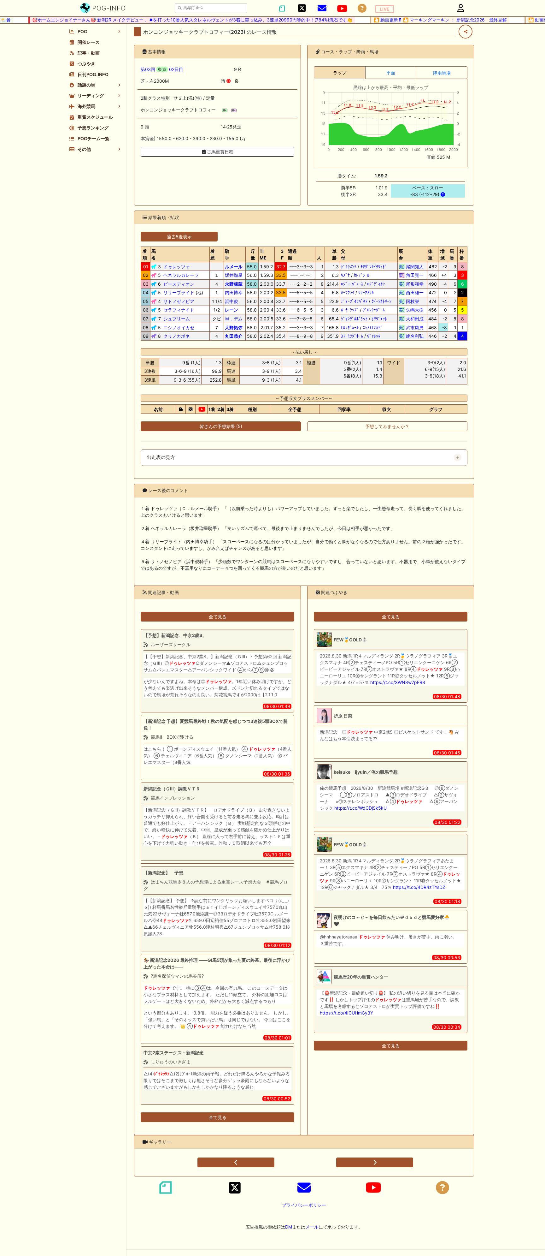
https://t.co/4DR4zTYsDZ (419, 887)
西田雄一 (411, 292)
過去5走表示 (179, 236)
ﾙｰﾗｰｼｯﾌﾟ (350, 310)
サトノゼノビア (178, 301)
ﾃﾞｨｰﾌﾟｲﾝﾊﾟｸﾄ (354, 301)
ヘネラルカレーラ (181, 275)
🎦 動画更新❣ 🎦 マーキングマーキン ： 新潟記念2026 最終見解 (428, 19)
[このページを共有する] (465, 32)
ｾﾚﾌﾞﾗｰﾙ (361, 275)
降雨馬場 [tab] (442, 72)
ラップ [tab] (339, 72)
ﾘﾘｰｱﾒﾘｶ (366, 292)
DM (288, 1226)
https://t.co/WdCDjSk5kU (360, 808)
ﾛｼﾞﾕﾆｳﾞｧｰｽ (352, 284)
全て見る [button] (217, 616)
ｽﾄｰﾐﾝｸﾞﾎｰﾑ (352, 336)
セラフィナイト (178, 310)
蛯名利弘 (411, 336)
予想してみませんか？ (387, 426)
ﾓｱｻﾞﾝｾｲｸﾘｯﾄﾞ (373, 266)
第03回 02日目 (162, 69)
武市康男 (411, 327)
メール (312, 1226)
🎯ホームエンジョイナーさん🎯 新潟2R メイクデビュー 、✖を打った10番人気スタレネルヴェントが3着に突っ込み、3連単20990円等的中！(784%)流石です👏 (181, 19)
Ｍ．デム (234, 318)
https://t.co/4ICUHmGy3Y (346, 1012)
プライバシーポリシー (304, 1205)
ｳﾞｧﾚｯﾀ (373, 336)
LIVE (385, 9)
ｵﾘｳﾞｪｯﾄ (379, 318)
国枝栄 (411, 301)
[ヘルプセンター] (362, 8)
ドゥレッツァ (176, 266)
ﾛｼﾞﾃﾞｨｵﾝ (376, 284)
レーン (231, 310)
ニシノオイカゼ (178, 327)
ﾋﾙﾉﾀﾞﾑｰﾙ (350, 327)
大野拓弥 (234, 327)
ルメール (234, 266)
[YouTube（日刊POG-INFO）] (342, 8)
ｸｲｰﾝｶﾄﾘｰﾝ (381, 301)
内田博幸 (234, 292)
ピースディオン (178, 284)
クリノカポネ (176, 336)
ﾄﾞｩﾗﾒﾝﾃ (348, 266)
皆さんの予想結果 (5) (221, 426)
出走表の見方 (161, 457)
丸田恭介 (234, 336)
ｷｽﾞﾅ (345, 275)
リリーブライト (178, 292)
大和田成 (411, 318)
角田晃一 (411, 275)
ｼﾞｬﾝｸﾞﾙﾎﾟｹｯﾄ (354, 318)
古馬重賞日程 (219, 151)
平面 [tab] (390, 72)
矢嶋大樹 (411, 310)
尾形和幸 (411, 284)
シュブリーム (176, 318)
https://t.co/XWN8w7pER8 (397, 682)
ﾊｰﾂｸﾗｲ (347, 292)
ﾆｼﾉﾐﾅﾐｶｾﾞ (373, 327)
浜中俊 (231, 301)
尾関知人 (411, 266)
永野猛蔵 (234, 284)
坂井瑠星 (234, 275)
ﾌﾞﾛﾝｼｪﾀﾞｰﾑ (374, 310)
